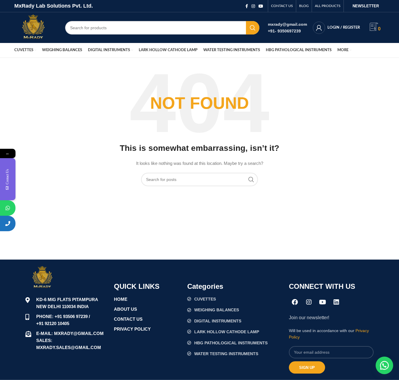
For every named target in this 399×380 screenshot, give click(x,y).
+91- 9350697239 (284, 31)
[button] (384, 365)
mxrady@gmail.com (287, 24)
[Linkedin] (336, 302)
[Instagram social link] (253, 6)
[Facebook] (295, 302)
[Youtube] (322, 302)
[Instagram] (309, 302)
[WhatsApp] (7, 208)
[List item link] (235, 299)
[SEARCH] (252, 27)
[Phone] (7, 223)
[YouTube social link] (261, 6)
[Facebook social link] (247, 6)
